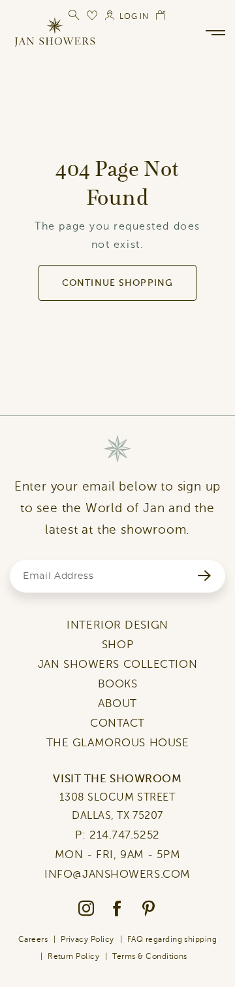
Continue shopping (117, 283)
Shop (117, 644)
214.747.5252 (124, 835)
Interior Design (117, 625)
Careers (33, 939)
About (117, 703)
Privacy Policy (87, 939)
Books (118, 684)
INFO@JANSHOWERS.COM (117, 874)
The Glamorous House (117, 742)
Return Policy (73, 956)
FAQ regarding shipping (172, 939)
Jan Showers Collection (117, 664)
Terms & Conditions (149, 956)
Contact (117, 723)
